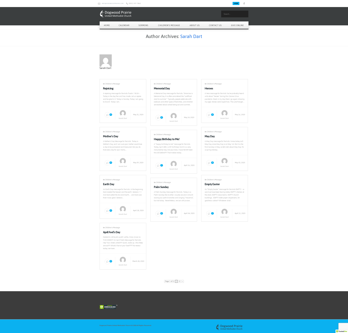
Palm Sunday (161, 187)
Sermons (143, 25)
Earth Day (108, 184)
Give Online (237, 25)
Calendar (124, 25)
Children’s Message (169, 25)
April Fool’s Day (111, 232)
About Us (195, 25)
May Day (210, 136)
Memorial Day (162, 88)
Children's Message (112, 84)
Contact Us (215, 25)
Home (107, 25)
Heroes (209, 88)
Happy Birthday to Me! (166, 139)
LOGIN (236, 3)
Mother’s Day (110, 136)
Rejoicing (108, 88)
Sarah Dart (191, 36)
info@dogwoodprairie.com (113, 3)
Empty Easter (212, 184)
